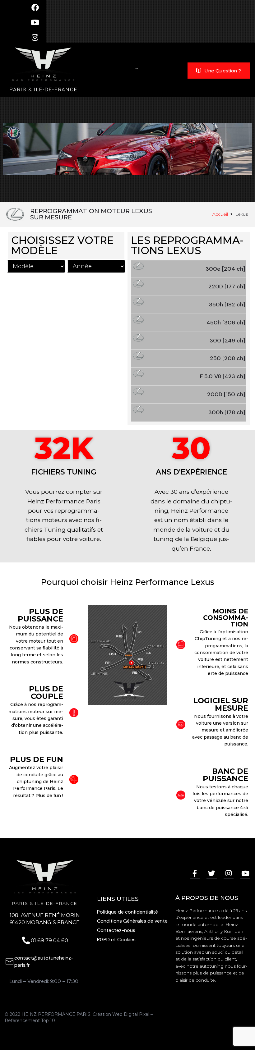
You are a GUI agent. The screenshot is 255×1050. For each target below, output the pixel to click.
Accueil (220, 214)
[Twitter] (211, 874)
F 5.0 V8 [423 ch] (222, 376)
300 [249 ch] (227, 340)
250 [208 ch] (227, 358)
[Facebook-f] (195, 874)
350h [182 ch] (227, 304)
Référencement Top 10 (30, 1020)
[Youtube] (245, 874)
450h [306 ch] (225, 322)
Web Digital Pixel (130, 1014)
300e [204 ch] (225, 269)
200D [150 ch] (226, 394)
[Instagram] (229, 874)
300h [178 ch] (226, 412)
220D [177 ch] (226, 286)
